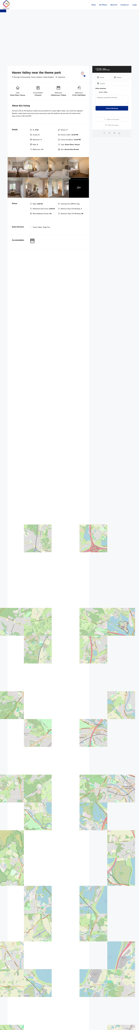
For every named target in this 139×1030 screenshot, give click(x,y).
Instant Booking (112, 108)
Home (94, 5)
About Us (113, 5)
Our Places (103, 5)
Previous (3, 11)
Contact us (125, 5)
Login (134, 5)
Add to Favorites (112, 119)
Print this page (112, 125)
